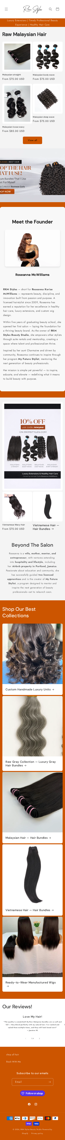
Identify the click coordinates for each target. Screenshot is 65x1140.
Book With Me (13, 1061)
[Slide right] (39, 1038)
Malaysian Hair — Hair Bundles (27, 838)
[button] (6, 9)
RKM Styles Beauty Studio (31, 1129)
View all (32, 140)
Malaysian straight (11, 74)
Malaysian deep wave (43, 117)
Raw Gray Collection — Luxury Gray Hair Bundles (31, 763)
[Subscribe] (49, 1082)
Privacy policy (37, 1133)
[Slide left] (25, 1038)
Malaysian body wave (44, 75)
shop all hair (12, 1054)
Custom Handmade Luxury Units (28, 689)
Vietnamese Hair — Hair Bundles (46, 527)
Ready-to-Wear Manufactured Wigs (31, 982)
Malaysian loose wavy (13, 127)
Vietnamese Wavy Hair (13, 525)
